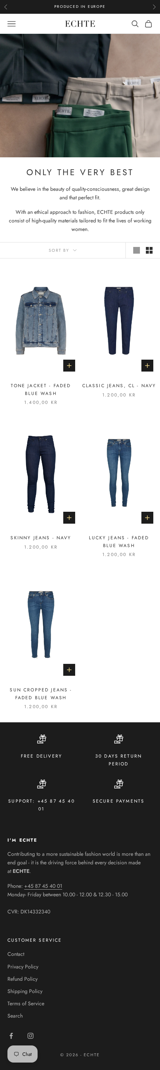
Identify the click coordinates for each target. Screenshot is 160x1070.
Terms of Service (25, 1003)
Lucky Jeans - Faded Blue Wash (119, 541)
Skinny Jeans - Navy (40, 537)
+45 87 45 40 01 (43, 886)
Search (15, 1015)
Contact (15, 954)
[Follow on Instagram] (30, 1036)
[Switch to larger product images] (136, 250)
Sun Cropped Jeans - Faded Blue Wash (41, 694)
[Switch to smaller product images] (149, 250)
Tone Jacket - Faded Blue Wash (41, 389)
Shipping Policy (24, 991)
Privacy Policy (22, 966)
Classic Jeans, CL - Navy (119, 385)
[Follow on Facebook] (11, 1036)
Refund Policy (22, 979)
